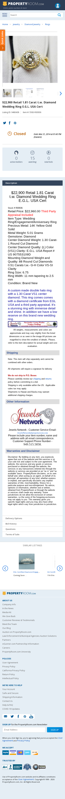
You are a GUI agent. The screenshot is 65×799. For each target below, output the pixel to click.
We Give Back (8, 616)
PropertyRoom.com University (16, 651)
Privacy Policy (8, 666)
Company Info (9, 604)
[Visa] (13, 752)
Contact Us (7, 701)
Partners (6, 639)
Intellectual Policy (10, 678)
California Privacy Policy (13, 670)
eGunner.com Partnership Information (20, 643)
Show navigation (5, 15)
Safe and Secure (10, 693)
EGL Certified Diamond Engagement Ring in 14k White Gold (38, 572)
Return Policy (8, 674)
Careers (6, 647)
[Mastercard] (20, 752)
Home (5, 24)
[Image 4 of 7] (40, 93)
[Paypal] (6, 752)
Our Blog (6, 628)
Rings (47, 24)
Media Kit (6, 612)
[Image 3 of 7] (29, 93)
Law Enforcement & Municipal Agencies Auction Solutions (29, 635)
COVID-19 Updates (11, 708)
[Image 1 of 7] (32, 59)
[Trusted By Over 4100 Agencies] (27, 767)
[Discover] (35, 752)
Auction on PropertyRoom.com (16, 632)
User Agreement (10, 662)
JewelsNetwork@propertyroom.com (32, 433)
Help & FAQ (7, 704)
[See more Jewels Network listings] (32, 326)
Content (3, 40)
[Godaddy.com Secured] (39, 767)
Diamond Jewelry (32, 24)
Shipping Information (12, 697)
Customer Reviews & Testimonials (18, 620)
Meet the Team (9, 624)
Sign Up (55, 729)
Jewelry (16, 24)
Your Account (8, 689)
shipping (37, 379)
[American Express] (27, 752)
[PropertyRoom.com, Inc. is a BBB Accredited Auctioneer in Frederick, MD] (12, 766)
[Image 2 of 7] (18, 93)
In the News (8, 608)
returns (48, 379)
